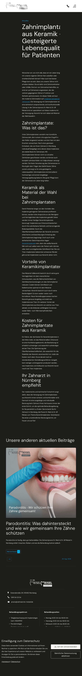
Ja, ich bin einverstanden (65, 647)
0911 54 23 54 (16, 597)
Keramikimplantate (29, 243)
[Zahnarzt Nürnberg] (17, 6)
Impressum (6, 662)
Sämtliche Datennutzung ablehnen (65, 654)
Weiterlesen (12, 552)
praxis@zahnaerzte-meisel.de (22, 602)
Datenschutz (15, 662)
